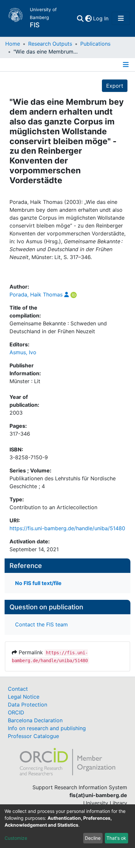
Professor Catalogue (33, 736)
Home (12, 43)
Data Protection (27, 704)
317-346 (20, 433)
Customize (16, 838)
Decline (93, 838)
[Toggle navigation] (121, 18)
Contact (18, 688)
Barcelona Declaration (35, 720)
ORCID (16, 712)
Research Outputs (50, 43)
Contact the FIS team (41, 624)
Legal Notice (23, 696)
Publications (95, 43)
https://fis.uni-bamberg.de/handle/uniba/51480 (67, 528)
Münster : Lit (25, 381)
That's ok (116, 838)
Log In (101, 18)
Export (114, 85)
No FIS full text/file (38, 583)
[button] (88, 18)
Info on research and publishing (47, 728)
